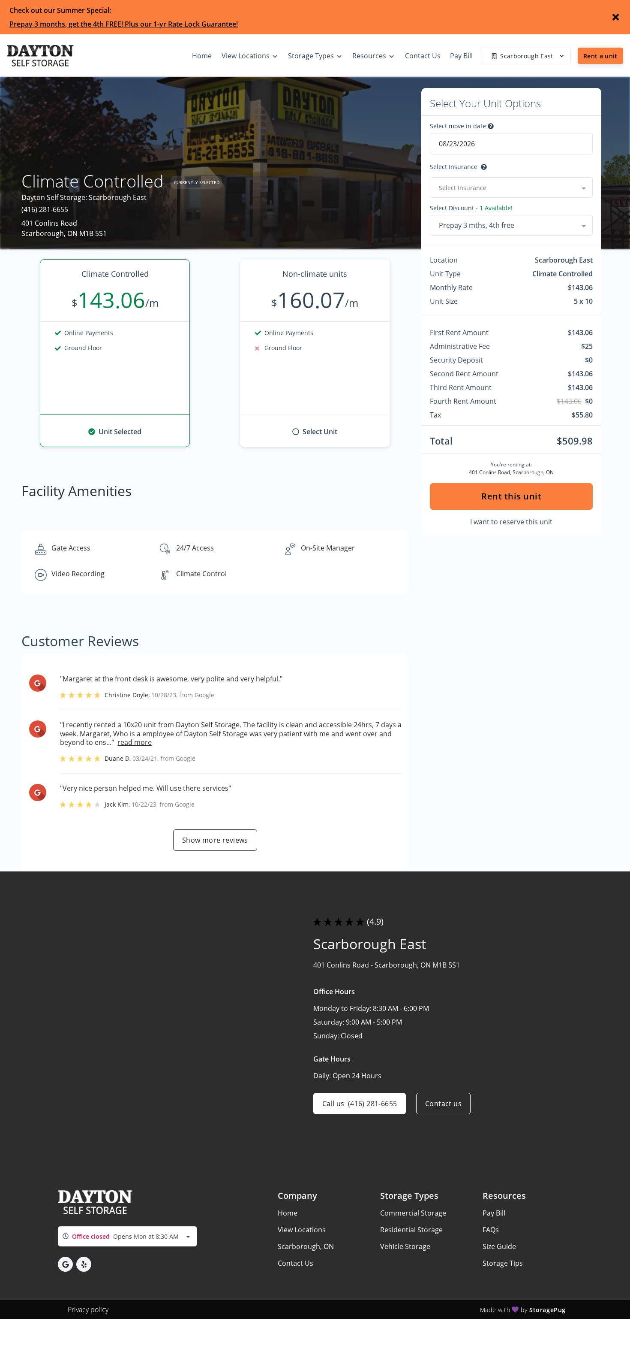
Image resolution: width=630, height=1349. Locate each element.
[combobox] (511, 187)
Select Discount (471, 208)
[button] (65, 1264)
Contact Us (295, 1263)
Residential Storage (411, 1229)
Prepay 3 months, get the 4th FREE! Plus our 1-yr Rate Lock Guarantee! (123, 24)
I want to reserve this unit (511, 521)
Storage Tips (503, 1263)
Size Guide (499, 1246)
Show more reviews (215, 840)
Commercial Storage (413, 1213)
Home (287, 1213)
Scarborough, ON (306, 1246)
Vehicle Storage (405, 1246)
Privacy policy (88, 1309)
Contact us (443, 1103)
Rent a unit (600, 56)
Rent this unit (511, 496)
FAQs (491, 1229)
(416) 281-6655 (44, 209)
